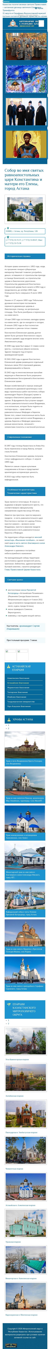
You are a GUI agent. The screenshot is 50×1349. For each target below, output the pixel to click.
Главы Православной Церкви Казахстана (22, 570)
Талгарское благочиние (17, 692)
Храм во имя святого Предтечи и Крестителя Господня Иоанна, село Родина (24, 950)
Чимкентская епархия (14, 1169)
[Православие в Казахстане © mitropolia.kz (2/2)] (23, 655)
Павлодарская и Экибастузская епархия (21, 1133)
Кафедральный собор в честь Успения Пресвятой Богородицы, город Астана (21, 913)
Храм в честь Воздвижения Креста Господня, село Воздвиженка (24, 762)
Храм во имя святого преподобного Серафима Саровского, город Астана (24, 987)
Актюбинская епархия (14, 1096)
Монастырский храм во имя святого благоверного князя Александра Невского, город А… (23, 875)
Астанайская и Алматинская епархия (20, 1205)
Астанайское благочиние (18, 683)
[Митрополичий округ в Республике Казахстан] (26, 23)
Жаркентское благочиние (18, 687)
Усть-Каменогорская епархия (17, 1060)
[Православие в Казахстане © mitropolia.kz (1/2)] (11, 655)
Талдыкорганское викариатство (21, 702)
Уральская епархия (13, 1242)
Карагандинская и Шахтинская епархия (21, 1315)
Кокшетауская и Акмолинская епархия (21, 1278)
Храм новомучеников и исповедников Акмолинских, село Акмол (21, 836)
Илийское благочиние (16, 697)
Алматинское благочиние (18, 678)
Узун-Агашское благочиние (19, 706)
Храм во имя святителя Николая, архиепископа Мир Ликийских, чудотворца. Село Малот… (25, 799)
